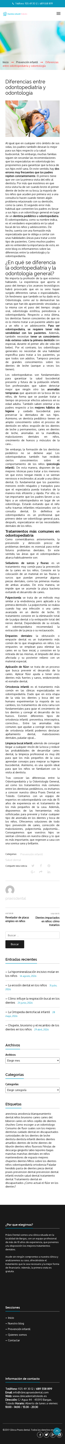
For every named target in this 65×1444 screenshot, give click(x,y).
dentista (10, 1139)
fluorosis (37, 1146)
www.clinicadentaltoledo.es (30, 1396)
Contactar (14, 1340)
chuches (10, 1124)
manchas (10, 1153)
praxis (9, 1172)
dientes (40, 1139)
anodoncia (24, 1113)
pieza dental (45, 1168)
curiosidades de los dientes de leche (27, 1135)
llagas (49, 1150)
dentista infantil (25, 1139)
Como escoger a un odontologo (35, 1124)
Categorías (12, 1084)
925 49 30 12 (25, 1388)
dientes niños (23, 1146)
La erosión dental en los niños (27, 985)
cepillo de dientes (45, 1121)
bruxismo (26, 1117)
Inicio (11, 1317)
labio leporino (37, 1150)
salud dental (32, 1175)
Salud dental (13, 860)
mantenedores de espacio (21, 1157)
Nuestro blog (16, 1323)
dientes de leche (27, 1143)
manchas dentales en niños (33, 1153)
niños (8, 1164)
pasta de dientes (26, 1168)
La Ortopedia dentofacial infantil (29, 1012)
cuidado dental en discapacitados (38, 1132)
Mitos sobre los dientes (41, 1161)
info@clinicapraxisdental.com (31, 1392)
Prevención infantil (31, 854)
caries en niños (24, 1121)
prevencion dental (24, 1172)
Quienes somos (17, 1334)
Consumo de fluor (16, 1128)
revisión (19, 1175)
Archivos (10, 1054)
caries (36, 1117)
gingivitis (22, 1150)
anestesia (11, 1113)
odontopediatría (22, 1164)
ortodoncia (39, 1164)
